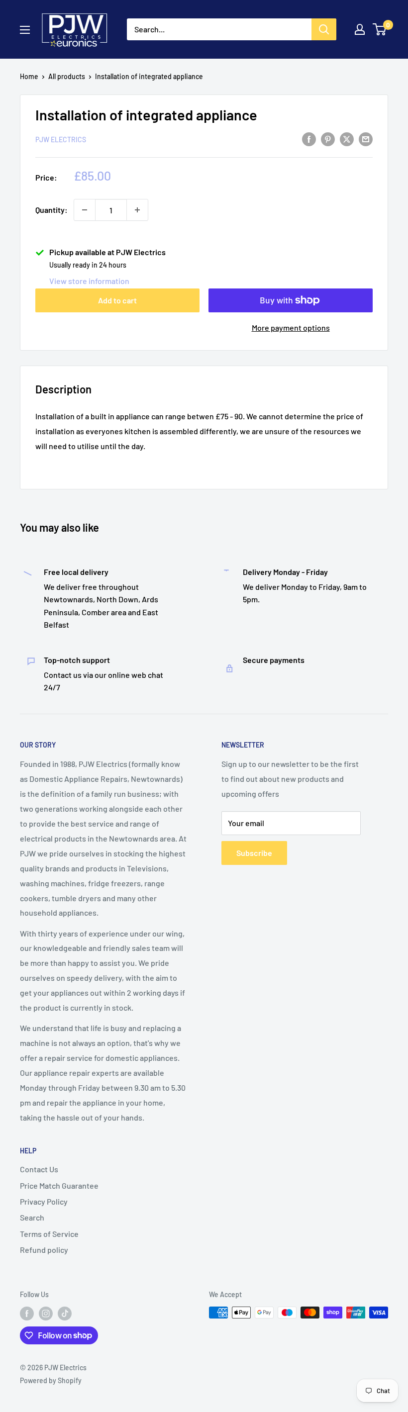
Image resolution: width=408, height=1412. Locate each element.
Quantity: (51, 209)
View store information (89, 280)
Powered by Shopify (51, 1380)
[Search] (323, 29)
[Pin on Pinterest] (328, 138)
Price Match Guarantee (59, 1185)
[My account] (360, 29)
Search (32, 1217)
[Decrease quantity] (84, 209)
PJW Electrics (60, 139)
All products (66, 76)
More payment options (291, 327)
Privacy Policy (44, 1201)
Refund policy (44, 1249)
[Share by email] (366, 138)
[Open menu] (25, 30)
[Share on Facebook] (309, 138)
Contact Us (39, 1169)
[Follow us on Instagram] (46, 1313)
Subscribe (254, 852)
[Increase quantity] (137, 209)
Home (29, 76)
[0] (380, 29)
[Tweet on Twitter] (347, 138)
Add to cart (117, 300)
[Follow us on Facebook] (27, 1313)
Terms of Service (49, 1233)
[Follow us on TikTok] (65, 1313)
